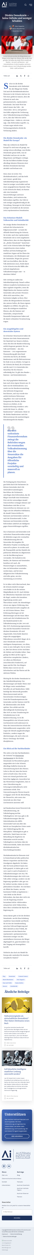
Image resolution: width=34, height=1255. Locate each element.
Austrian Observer (23, 1193)
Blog (4, 976)
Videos (19, 1178)
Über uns (5, 1175)
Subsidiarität (13, 986)
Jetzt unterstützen (17, 1136)
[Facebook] (24, 76)
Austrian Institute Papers (22, 1189)
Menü (4, 1172)
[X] (21, 76)
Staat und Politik (7, 983)
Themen (19, 1197)
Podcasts (20, 1182)
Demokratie (12, 976)
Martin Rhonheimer (8, 979)
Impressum (5, 1234)
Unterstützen (6, 1185)
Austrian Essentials (23, 1185)
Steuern (5, 986)
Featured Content (23, 976)
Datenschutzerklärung (16, 1234)
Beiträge (20, 1172)
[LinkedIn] (17, 76)
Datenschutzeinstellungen (10, 1236)
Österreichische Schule (9, 1178)
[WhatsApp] (28, 76)
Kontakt (4, 1182)
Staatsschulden (19, 983)
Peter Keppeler (21, 979)
